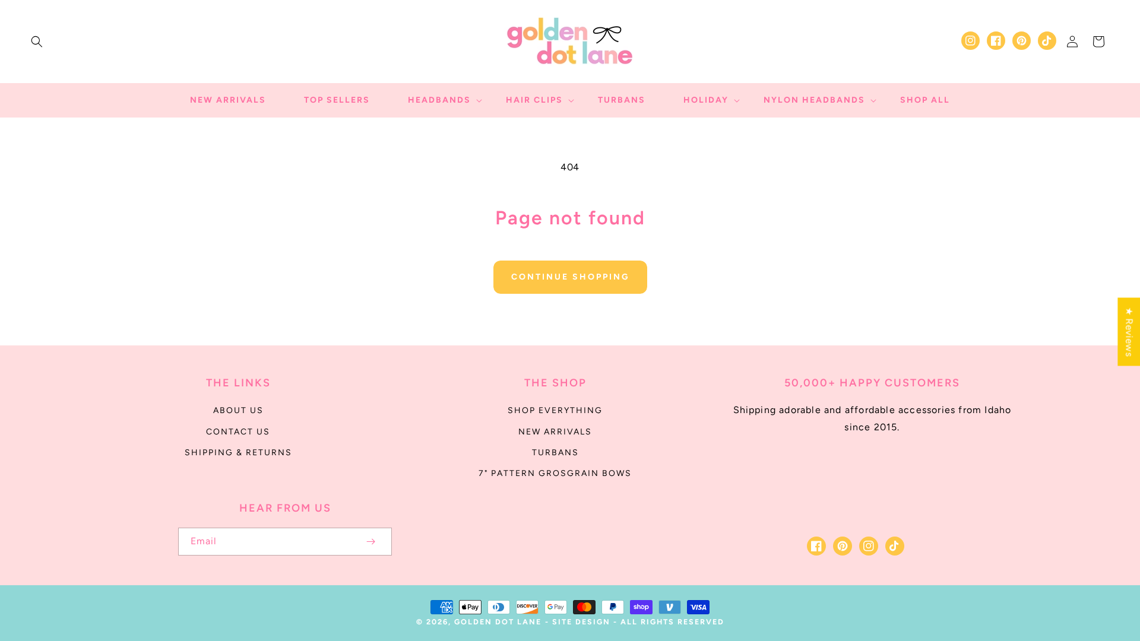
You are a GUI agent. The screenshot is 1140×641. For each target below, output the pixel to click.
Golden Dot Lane (498, 621)
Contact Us (238, 432)
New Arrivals (555, 432)
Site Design (581, 621)
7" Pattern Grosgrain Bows (555, 473)
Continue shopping (570, 277)
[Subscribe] (370, 542)
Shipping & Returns (238, 453)
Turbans (555, 453)
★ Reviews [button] (1129, 331)
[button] (37, 41)
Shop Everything (555, 410)
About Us (238, 410)
